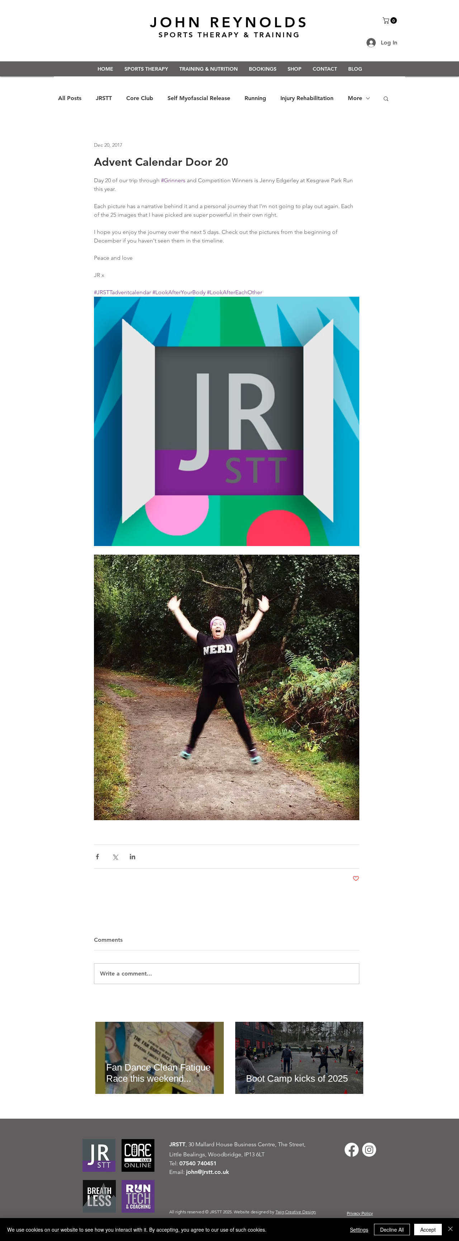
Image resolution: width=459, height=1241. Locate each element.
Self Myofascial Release (198, 98)
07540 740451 (198, 1163)
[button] (390, 20)
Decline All (392, 1229)
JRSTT (104, 98)
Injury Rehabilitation (306, 98)
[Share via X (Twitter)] (115, 856)
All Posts (69, 98)
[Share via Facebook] (97, 856)
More (355, 98)
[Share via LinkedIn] (132, 856)
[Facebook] (352, 1150)
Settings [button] (359, 1229)
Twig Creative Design (295, 1211)
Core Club (139, 98)
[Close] (450, 1229)
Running (255, 98)
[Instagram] (369, 1150)
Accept (428, 1229)
